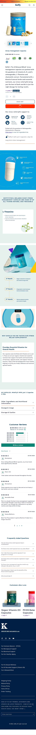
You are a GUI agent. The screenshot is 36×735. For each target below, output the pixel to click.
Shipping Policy (6, 680)
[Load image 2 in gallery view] (14, 43)
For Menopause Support (8, 649)
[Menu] (2, 5)
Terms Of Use (5, 688)
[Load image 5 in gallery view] (26, 43)
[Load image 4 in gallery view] (22, 43)
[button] (29, 5)
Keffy (15, 723)
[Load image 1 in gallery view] (9, 43)
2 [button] (17, 525)
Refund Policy (5, 683)
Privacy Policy (5, 686)
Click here (8, 132)
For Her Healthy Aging (8, 654)
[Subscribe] (34, 714)
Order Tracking (6, 691)
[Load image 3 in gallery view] (18, 43)
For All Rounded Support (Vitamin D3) (13, 667)
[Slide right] (31, 43)
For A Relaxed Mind (7, 670)
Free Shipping (18, 92)
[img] (5, 455)
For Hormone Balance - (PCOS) (10, 646)
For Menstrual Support (8, 651)
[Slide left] (5, 43)
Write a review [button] (18, 445)
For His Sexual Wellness (8, 664)
